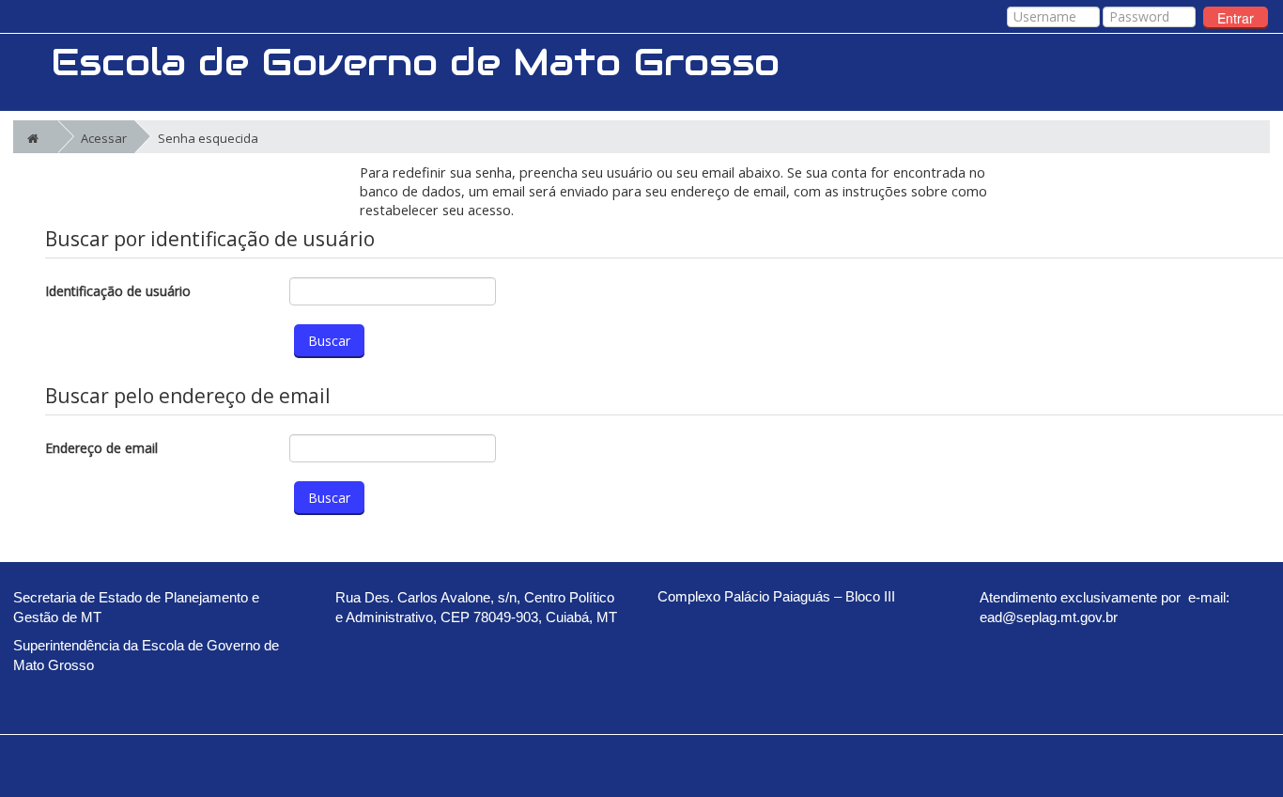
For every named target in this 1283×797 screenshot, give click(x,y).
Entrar (1235, 17)
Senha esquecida (208, 138)
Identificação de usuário (118, 291)
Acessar (104, 138)
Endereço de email (101, 448)
